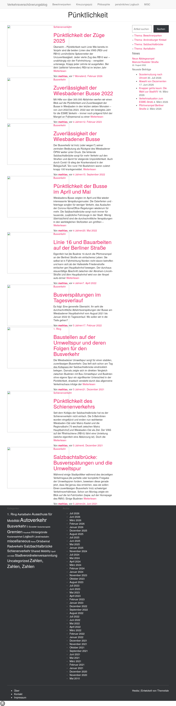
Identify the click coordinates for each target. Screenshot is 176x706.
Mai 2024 (75, 558)
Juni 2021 (75, 654)
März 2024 (75, 565)
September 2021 (79, 651)
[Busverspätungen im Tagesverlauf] (38, 305)
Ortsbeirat (43, 541)
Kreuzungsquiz (84, 4)
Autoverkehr (33, 519)
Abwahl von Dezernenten (152, 81)
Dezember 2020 (78, 671)
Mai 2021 (75, 657)
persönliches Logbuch (127, 4)
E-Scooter (32, 526)
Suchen (161, 29)
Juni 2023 (75, 589)
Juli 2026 (74, 513)
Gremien (15, 531)
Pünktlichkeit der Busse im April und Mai (80, 188)
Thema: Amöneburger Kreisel (150, 39)
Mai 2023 (75, 592)
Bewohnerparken (61, 4)
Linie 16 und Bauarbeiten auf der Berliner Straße (82, 244)
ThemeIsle (163, 690)
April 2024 (75, 561)
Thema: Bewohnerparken (148, 35)
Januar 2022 (76, 637)
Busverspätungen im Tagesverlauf (77, 297)
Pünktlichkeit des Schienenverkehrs (74, 403)
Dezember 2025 (78, 530)
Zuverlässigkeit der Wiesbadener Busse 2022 (83, 90)
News (33, 541)
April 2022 (75, 626)
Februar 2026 (77, 523)
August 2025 (76, 534)
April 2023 (75, 596)
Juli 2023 (74, 585)
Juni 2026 (75, 516)
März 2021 (75, 661)
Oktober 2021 (77, 647)
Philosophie (103, 4)
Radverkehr (15, 546)
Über (16, 690)
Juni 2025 (75, 540)
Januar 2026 (76, 527)
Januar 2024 (76, 571)
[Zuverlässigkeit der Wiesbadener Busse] (38, 143)
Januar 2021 (76, 668)
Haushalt (26, 532)
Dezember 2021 (78, 640)
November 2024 (78, 551)
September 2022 (79, 609)
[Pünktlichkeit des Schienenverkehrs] (38, 411)
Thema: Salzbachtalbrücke (148, 44)
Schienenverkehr (62, 27)
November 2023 (78, 575)
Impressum (20, 697)
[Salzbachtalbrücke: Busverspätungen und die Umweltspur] (38, 467)
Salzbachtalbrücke (38, 546)
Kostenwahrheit (15, 536)
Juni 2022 (75, 620)
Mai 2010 (75, 678)
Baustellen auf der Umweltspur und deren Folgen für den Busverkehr (79, 345)
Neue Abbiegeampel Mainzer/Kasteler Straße (145, 60)
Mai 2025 (75, 544)
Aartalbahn (24, 514)
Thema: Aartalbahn (144, 48)
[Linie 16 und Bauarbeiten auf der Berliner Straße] (38, 252)
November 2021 (78, 644)
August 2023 (76, 582)
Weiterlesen (59, 71)
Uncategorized (18, 560)
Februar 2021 (77, 664)
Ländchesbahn (42, 536)
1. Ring (57, 328)
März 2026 (75, 520)
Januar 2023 (76, 602)
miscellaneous (18, 540)
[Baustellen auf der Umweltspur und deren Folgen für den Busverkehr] (38, 347)
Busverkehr (59, 79)
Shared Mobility (41, 551)
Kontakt (18, 694)
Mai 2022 (75, 623)
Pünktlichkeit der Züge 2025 (79, 37)
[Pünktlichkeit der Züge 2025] (38, 45)
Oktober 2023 (77, 578)
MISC (147, 4)
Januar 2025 (76, 547)
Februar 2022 (77, 633)
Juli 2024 (74, 554)
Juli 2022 (74, 616)
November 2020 (78, 675)
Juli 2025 (74, 537)
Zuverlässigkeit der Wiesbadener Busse (76, 136)
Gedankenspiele (43, 526)
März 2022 (75, 630)
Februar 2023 (77, 599)
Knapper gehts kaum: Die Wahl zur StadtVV (153, 89)
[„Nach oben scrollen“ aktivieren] (2, 703)
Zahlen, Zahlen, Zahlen (25, 563)
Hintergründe (39, 532)
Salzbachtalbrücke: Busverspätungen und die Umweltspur (82, 462)
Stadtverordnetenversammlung (36, 555)
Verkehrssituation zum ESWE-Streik (151, 100)
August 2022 (76, 613)
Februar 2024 (77, 568)
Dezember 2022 (78, 606)
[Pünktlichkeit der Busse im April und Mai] (38, 196)
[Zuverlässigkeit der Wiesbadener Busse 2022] (38, 98)
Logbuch (28, 536)
